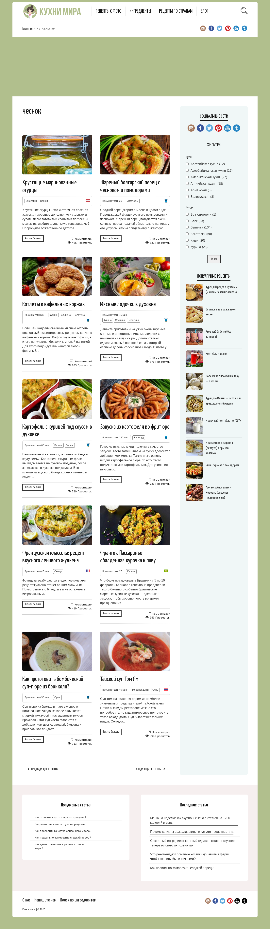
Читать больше (33, 238)
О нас (26, 900)
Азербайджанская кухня (211, 170)
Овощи (44, 201)
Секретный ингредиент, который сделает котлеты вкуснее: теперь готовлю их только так (192, 843)
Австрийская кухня (208, 164)
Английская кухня (207, 183)
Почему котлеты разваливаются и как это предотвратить (191, 831)
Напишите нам (45, 900)
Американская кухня (209, 177)
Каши (198, 240)
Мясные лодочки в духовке (128, 304)
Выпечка (201, 227)
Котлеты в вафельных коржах (53, 304)
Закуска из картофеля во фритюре (135, 427)
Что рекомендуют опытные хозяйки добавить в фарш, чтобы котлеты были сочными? (189, 856)
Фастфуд (139, 437)
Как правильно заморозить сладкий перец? (181, 868)
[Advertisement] (135, 66)
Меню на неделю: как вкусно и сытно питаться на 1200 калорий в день (190, 820)
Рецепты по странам (176, 11)
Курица (53, 315)
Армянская (201, 190)
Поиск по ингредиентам (78, 900)
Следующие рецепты (148, 769)
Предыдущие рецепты (44, 769)
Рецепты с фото (108, 11)
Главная (27, 28)
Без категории (203, 214)
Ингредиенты (140, 11)
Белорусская (202, 196)
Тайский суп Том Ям (119, 679)
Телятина (79, 315)
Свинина (66, 315)
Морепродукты (140, 689)
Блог (204, 11)
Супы (57, 697)
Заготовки (31, 201)
